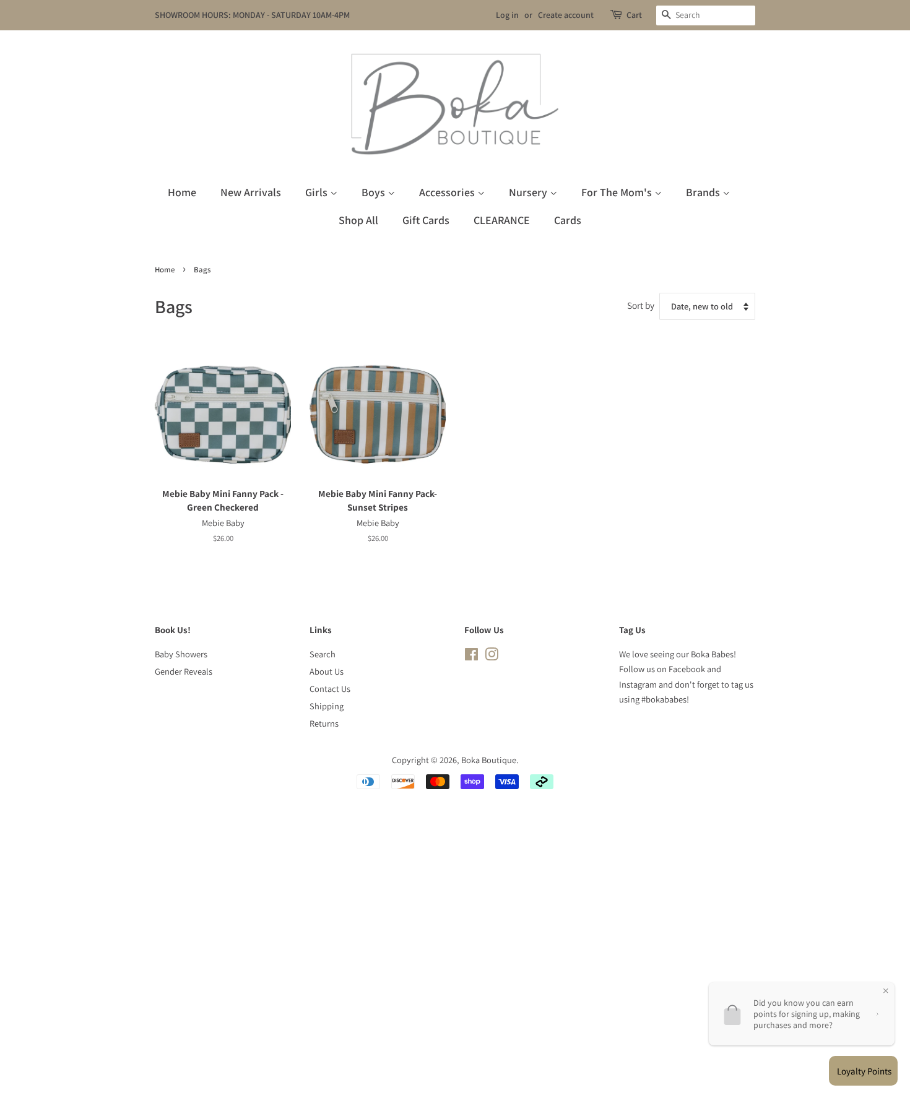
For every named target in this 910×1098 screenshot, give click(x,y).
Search (323, 654)
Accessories (448, 192)
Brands (704, 192)
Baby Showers (181, 654)
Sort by (640, 305)
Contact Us (330, 688)
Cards (567, 220)
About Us (327, 671)
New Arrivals (250, 192)
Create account (566, 14)
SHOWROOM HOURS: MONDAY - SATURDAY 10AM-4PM (252, 14)
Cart (634, 14)
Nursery (529, 192)
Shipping (327, 706)
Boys (375, 192)
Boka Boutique (488, 760)
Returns (324, 723)
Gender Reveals (183, 671)
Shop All (358, 220)
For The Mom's (617, 192)
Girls (317, 192)
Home (182, 192)
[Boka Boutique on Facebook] (471, 656)
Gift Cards (425, 220)
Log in (507, 14)
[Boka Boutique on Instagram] (491, 656)
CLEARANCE (502, 220)
